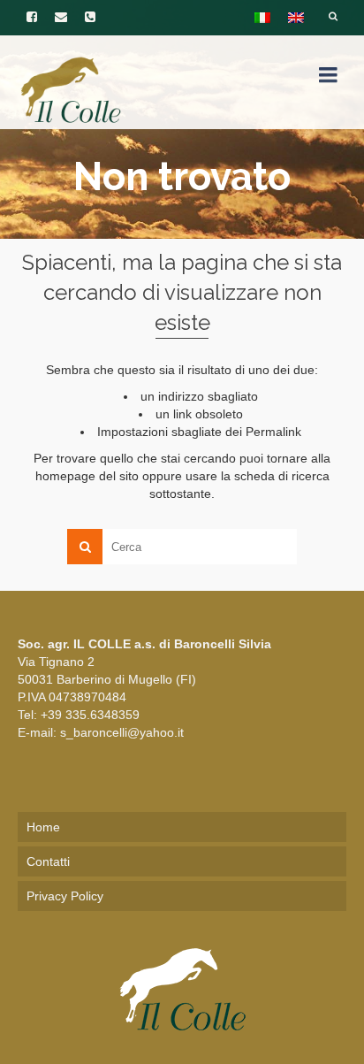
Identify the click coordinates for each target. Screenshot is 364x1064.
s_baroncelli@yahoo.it (122, 732)
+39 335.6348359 (90, 715)
